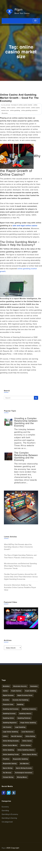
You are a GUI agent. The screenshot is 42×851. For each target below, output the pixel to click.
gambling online (8, 718)
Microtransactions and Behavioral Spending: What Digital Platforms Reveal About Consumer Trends (20, 565)
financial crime (8, 704)
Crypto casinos (16, 691)
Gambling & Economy (10, 814)
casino (5, 691)
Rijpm (19, 9)
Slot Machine (24, 763)
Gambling (5, 810)
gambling (20, 704)
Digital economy (8, 695)
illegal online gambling (28, 722)
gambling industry (25, 713)
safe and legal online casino (25, 225)
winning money (22, 777)
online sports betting (30, 754)
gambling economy (9, 713)
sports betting (7, 768)
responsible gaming (9, 763)
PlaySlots (6, 759)
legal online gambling (10, 731)
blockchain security (20, 686)
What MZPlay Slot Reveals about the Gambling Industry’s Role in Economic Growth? (18, 546)
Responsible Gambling (20, 759)
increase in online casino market (21, 105)
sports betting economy (24, 768)
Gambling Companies (29, 709)
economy (6, 700)
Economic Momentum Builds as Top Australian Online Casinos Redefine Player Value (20, 587)
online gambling (15, 110)
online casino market (23, 107)
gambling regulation (10, 722)
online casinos (26, 745)
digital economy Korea (24, 695)
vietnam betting (8, 777)
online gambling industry (26, 750)
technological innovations (23, 772)
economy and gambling (20, 700)
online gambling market (28, 110)
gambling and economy (10, 709)
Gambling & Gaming (9, 818)
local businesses (27, 731)
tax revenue (7, 772)
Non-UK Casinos (16, 736)
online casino (11, 107)
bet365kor (6, 686)
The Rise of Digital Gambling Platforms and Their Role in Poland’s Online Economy (20, 556)
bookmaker (34, 686)
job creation (7, 727)
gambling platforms (24, 718)
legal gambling (20, 727)
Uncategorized (7, 822)
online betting (30, 736)
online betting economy (11, 741)
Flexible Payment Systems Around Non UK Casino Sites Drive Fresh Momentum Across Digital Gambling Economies (21, 576)
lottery (5, 736)
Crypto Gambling (30, 691)
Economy (5, 113)
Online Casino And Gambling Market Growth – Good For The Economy (19, 98)
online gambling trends (11, 754)
